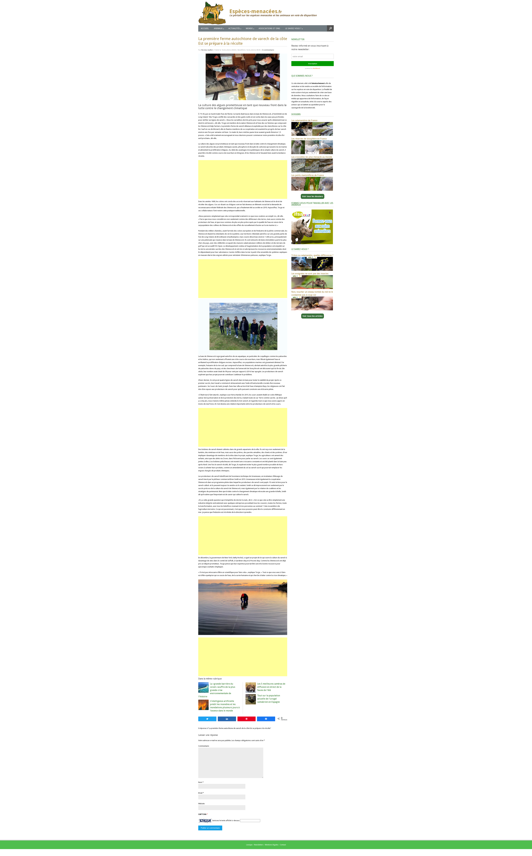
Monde (249, 28)
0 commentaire (268, 50)
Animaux (218, 28)
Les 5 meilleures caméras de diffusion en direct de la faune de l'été (271, 686)
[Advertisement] (242, 179)
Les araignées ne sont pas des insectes (309, 273)
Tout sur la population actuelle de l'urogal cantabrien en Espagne (268, 698)
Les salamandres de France (304, 120)
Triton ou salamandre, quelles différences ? (312, 255)
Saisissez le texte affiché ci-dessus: (226, 821)
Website (201, 804)
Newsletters (258, 845)
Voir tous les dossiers (312, 196)
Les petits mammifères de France (307, 175)
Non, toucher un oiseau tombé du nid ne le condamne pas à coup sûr (312, 293)
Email (200, 793)
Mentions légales (271, 845)
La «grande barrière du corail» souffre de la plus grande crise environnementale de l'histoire (216, 690)
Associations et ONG (269, 28)
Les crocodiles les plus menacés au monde (311, 157)
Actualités (234, 28)
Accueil (205, 28)
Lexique (249, 845)
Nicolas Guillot (207, 50)
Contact (283, 845)
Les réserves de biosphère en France (309, 138)
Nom (200, 782)
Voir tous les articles (313, 316)
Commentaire (203, 746)
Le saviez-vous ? (293, 28)
